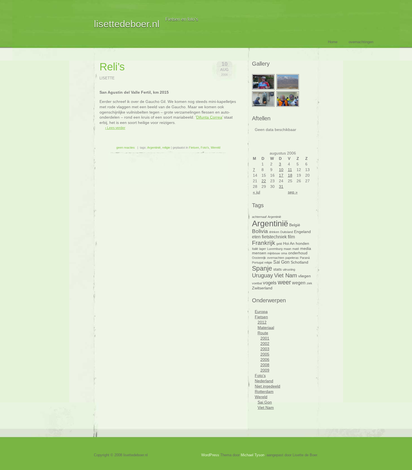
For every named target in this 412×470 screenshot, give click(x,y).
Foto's (205, 147)
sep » (293, 192)
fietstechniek (274, 236)
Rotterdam (264, 391)
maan (287, 248)
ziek (309, 283)
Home (332, 42)
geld (279, 243)
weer (284, 282)
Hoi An (289, 243)
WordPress (210, 455)
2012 (262, 322)
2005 (264, 354)
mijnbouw (273, 253)
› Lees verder (115, 128)
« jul (256, 192)
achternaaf (259, 216)
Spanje (262, 268)
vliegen (304, 276)
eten (256, 236)
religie (166, 147)
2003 (264, 349)
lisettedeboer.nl (126, 23)
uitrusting (289, 269)
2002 (264, 343)
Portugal (257, 262)
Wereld (215, 147)
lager (262, 248)
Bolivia (260, 231)
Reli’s (112, 67)
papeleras (292, 257)
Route (263, 333)
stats (277, 269)
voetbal (257, 283)
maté (295, 248)
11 (290, 169)
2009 (264, 370)
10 (281, 169)
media (305, 248)
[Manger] (288, 106)
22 (263, 181)
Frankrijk (263, 242)
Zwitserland (262, 288)
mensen (259, 253)
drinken (274, 232)
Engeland (302, 232)
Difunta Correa (209, 117)
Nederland (264, 381)
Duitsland (286, 232)
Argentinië (154, 147)
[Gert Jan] (263, 89)
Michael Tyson (252, 455)
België (294, 225)
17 (281, 175)
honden (302, 243)
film (291, 236)
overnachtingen (361, 42)
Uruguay (262, 275)
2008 (264, 365)
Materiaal (266, 327)
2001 (264, 338)
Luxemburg (275, 248)
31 (281, 186)
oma (284, 253)
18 (290, 175)
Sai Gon (281, 262)
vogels (270, 282)
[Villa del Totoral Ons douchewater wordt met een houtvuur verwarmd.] (263, 106)
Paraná (305, 257)
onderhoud (297, 253)
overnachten (275, 257)
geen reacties (125, 147)
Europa (261, 311)
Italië (255, 248)
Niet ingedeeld (267, 386)
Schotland (299, 262)
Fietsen (194, 147)
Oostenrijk (259, 257)
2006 (264, 359)
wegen (298, 282)
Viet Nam (285, 275)
